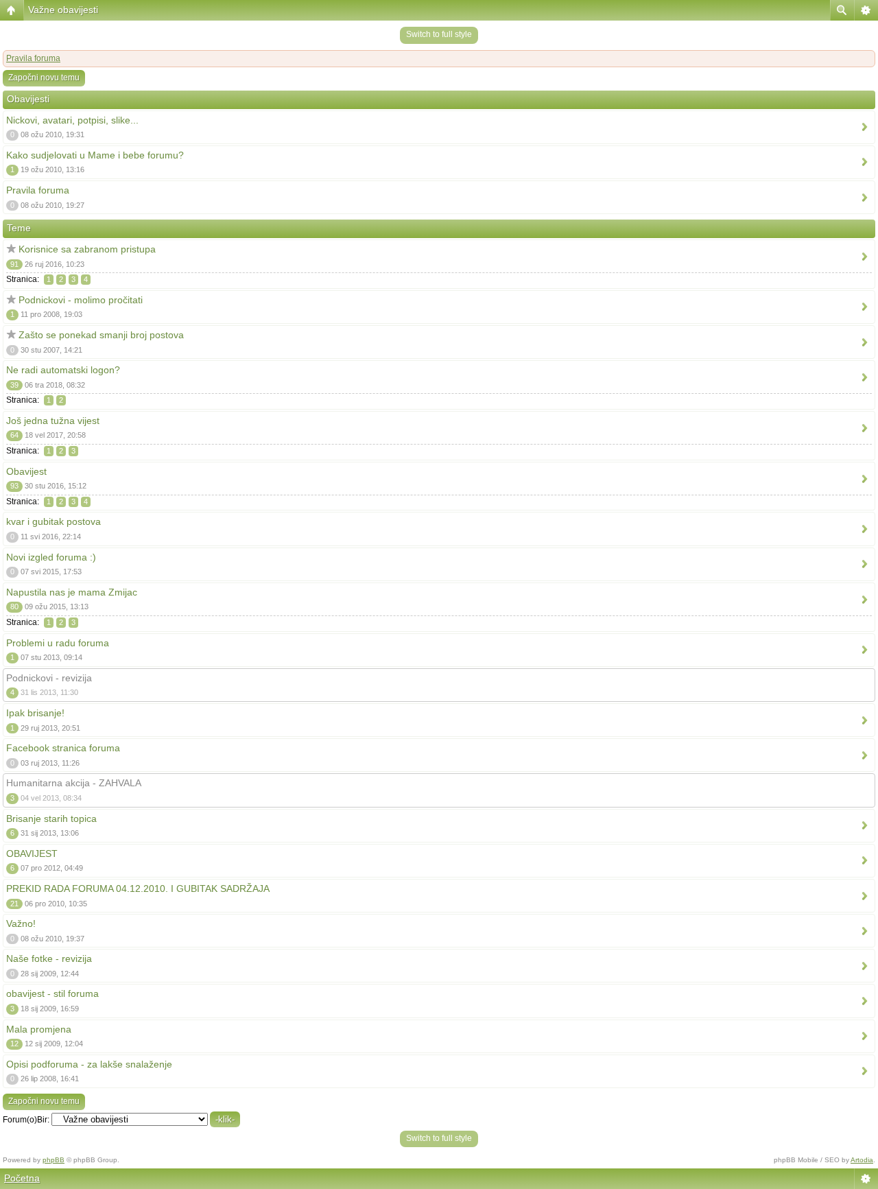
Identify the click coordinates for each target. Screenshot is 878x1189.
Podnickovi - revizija (49, 677)
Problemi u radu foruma (57, 642)
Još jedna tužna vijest (52, 420)
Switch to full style (439, 34)
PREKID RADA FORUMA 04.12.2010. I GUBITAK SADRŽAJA (138, 888)
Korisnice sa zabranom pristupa (87, 249)
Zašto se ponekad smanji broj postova (101, 334)
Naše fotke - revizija (49, 958)
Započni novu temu (44, 77)
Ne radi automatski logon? (63, 369)
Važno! (21, 923)
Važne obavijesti (63, 9)
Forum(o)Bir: (26, 1120)
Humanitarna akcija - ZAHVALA (73, 782)
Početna (22, 1178)
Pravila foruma (33, 58)
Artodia (862, 1160)
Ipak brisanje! (35, 712)
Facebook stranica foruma (63, 747)
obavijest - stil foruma (52, 993)
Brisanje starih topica (51, 818)
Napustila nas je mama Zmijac (71, 592)
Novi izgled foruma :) (51, 557)
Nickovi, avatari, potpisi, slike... (72, 120)
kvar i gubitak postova (53, 521)
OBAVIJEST (32, 853)
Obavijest (26, 471)
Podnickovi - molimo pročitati (81, 299)
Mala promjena (38, 1029)
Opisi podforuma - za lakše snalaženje (89, 1064)
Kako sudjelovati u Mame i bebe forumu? (95, 155)
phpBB (53, 1160)
